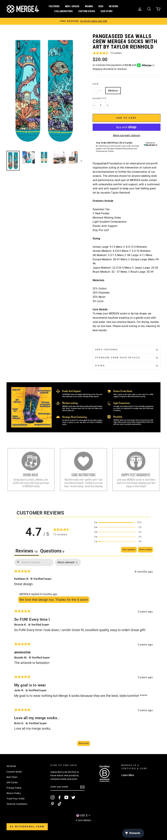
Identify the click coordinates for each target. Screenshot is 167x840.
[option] (83, 21)
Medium (113, 90)
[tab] (52, 551)
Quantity (100, 98)
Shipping (97, 69)
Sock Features (106, 349)
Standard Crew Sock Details (117, 357)
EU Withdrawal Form (27, 826)
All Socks (11, 766)
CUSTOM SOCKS (86, 11)
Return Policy (14, 793)
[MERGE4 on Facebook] (59, 797)
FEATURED (54, 6)
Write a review (145, 549)
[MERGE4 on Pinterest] (52, 804)
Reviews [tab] (26, 551)
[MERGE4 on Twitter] (73, 797)
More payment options (126, 135)
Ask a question (128, 549)
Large (98, 90)
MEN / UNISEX (72, 6)
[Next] (80, 160)
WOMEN (89, 6)
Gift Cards (12, 782)
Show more (84, 743)
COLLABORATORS (63, 11)
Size (96, 84)
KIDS (101, 6)
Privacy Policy (14, 788)
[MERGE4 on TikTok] (59, 804)
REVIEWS (113, 6)
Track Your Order (16, 798)
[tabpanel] (83, 654)
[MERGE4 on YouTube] (66, 797)
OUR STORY (107, 11)
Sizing (100, 365)
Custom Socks (14, 771)
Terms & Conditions (17, 804)
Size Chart (12, 777)
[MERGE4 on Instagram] (52, 797)
